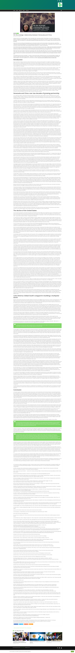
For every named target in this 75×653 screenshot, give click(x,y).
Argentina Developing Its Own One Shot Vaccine (37, 642)
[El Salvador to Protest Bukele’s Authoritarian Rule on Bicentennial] (21, 632)
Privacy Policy (23, 647)
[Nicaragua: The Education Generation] (54, 632)
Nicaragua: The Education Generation (54, 641)
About (24, 10)
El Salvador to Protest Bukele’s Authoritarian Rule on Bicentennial (19, 642)
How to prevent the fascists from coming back (22, 627)
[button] (31, 624)
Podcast (27, 10)
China (20, 36)
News (17, 10)
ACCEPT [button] (72, 651)
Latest (17, 33)
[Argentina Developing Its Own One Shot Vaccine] (37, 632)
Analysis (20, 10)
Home (14, 10)
